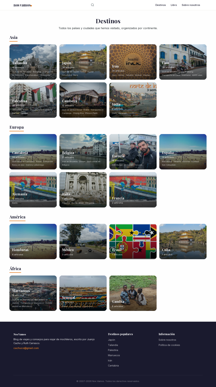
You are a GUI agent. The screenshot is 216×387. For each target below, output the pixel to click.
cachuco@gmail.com (26, 348)
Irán (110, 360)
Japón (111, 339)
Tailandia (113, 345)
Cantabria (113, 365)
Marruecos (114, 355)
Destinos (160, 5)
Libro (174, 5)
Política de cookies (169, 345)
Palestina (113, 350)
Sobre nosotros (191, 5)
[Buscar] (92, 5)
